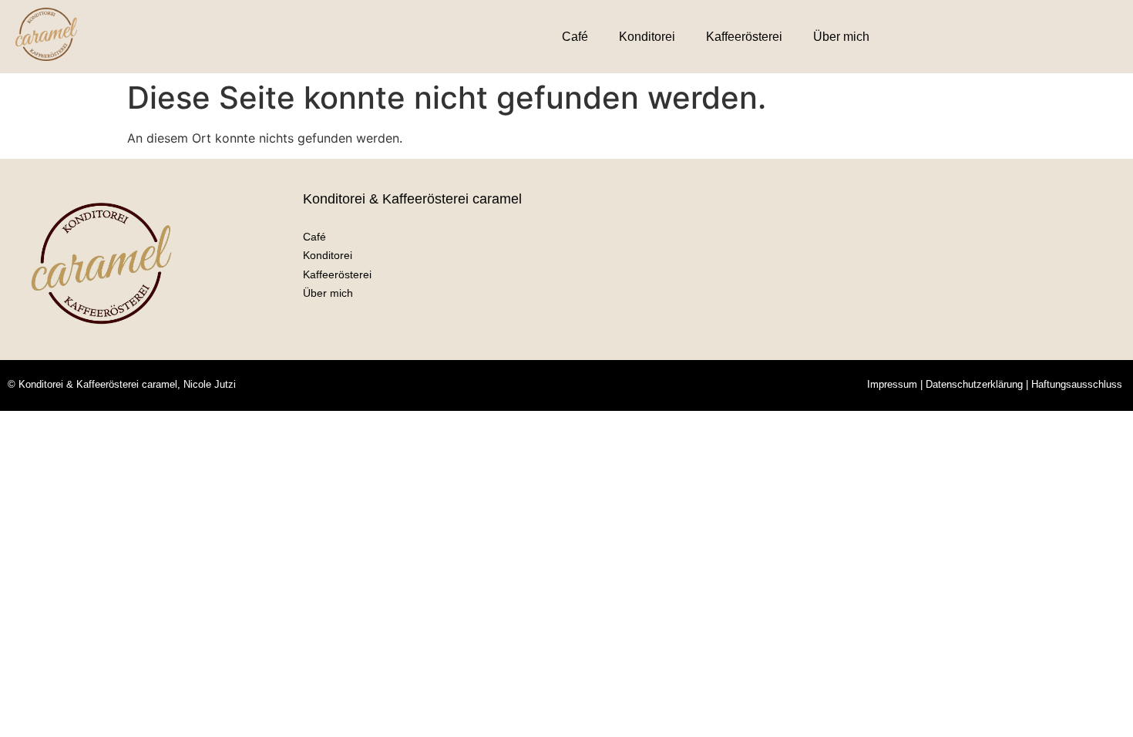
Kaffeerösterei (744, 36)
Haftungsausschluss (1076, 384)
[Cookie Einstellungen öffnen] (33, 717)
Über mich (841, 36)
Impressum (892, 384)
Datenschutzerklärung (974, 384)
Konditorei (647, 36)
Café (575, 36)
